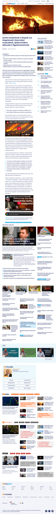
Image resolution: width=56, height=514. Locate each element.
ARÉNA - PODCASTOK (49, 3)
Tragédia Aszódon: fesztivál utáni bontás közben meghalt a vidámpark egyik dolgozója (10, 309)
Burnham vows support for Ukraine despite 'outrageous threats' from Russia (10, 467)
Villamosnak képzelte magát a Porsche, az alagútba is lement (44, 306)
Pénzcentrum (15, 394)
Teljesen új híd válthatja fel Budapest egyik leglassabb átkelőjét (8, 315)
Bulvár (32, 486)
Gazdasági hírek (46, 497)
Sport (18, 453)
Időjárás (50, 489)
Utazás (27, 422)
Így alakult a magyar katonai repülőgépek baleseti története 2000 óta (19, 278)
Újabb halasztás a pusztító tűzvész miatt (12, 65)
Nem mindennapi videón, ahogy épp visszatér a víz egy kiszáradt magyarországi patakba (45, 274)
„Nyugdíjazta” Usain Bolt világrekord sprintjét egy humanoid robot (49, 317)
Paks (26, 3)
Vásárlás (21, 422)
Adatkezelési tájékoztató (31, 510)
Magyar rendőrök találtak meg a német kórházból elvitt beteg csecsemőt (44, 268)
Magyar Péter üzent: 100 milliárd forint (43, 236)
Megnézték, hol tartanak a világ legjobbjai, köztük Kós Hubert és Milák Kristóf (27, 300)
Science (28, 453)
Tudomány (13, 486)
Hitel (16, 422)
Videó (41, 489)
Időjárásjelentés (25, 497)
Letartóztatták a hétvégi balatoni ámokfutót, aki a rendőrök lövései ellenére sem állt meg (44, 263)
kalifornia (13, 222)
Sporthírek (40, 497)
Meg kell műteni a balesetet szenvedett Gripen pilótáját (16, 268)
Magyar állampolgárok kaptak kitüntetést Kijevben (28, 405)
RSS (13, 511)
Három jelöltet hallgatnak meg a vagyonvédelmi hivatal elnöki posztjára (27, 313)
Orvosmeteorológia (33, 497)
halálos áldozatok (27, 222)
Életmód (22, 489)
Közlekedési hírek (18, 497)
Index (11, 181)
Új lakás (37, 394)
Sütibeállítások (17, 511)
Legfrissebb (42, 486)
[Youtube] (52, 511)
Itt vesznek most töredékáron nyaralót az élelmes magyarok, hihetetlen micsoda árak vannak (27, 434)
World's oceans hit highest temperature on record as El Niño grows (45, 475)
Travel (22, 453)
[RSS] (46, 511)
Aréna (53, 497)
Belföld (3, 486)
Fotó (50, 486)
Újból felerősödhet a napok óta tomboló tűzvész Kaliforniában (17, 66)
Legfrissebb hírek (10, 497)
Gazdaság (4, 489)
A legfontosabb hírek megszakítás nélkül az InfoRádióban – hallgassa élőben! (46, 293)
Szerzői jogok (9, 511)
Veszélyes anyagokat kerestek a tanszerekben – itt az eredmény (21, 293)
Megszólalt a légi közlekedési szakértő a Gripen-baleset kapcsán (18, 273)
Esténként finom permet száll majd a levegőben (34, 292)
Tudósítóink (23, 486)
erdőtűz (7, 222)
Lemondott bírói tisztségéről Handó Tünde (44, 415)
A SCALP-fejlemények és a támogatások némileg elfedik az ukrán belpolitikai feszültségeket (44, 300)
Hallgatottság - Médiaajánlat (15, 510)
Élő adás (11, 380)
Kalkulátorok (34, 422)
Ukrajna (22, 3)
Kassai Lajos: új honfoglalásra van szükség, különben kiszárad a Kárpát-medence (9, 436)
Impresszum (24, 510)
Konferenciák (30, 394)
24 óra (19, 3)
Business (13, 453)
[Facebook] (49, 511)
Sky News (14, 83)
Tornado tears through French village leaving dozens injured (28, 464)
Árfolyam (22, 394)
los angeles (19, 222)
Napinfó (32, 489)
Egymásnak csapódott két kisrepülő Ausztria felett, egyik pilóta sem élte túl (10, 321)
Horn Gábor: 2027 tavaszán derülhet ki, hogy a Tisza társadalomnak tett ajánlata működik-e (6, 294)
